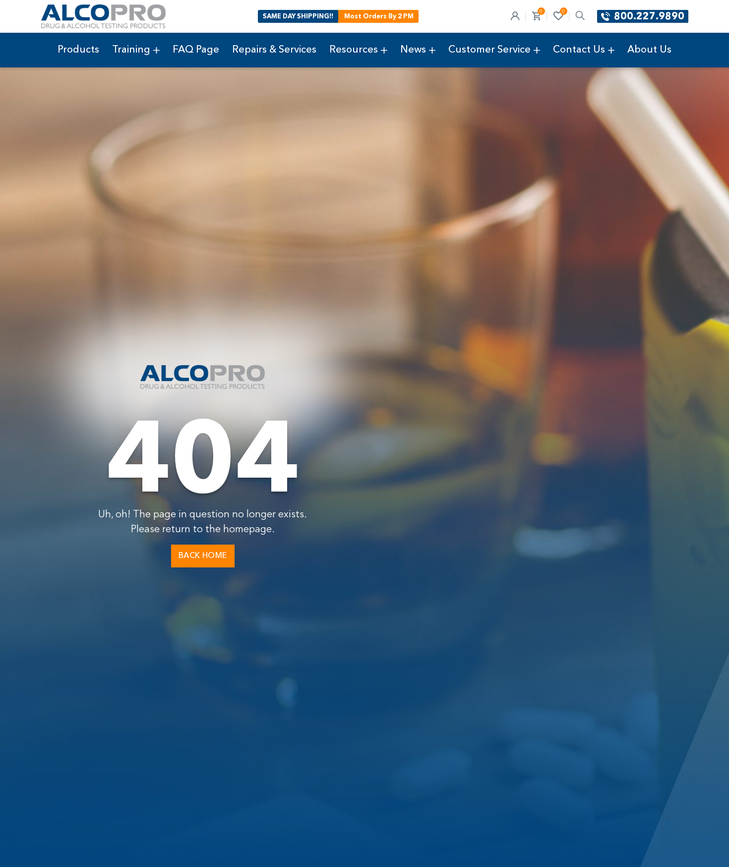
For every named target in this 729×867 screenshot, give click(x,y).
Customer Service (489, 50)
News (413, 50)
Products (78, 50)
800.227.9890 (649, 17)
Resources (353, 50)
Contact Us (579, 50)
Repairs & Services (274, 50)
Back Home (203, 556)
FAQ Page (196, 50)
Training (131, 50)
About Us (649, 50)
